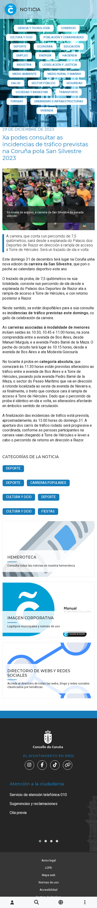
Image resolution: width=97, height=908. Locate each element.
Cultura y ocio (21, 37)
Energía (45, 55)
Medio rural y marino (64, 74)
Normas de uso (49, 882)
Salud (15, 83)
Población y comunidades (64, 37)
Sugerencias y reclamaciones (33, 804)
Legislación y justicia (60, 64)
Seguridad (74, 83)
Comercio (68, 28)
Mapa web (48, 875)
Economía (45, 46)
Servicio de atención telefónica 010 (38, 795)
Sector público (43, 83)
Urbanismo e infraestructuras (58, 101)
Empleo (22, 55)
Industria (24, 64)
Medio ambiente (24, 74)
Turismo (16, 101)
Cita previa (18, 813)
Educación (72, 46)
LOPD (48, 868)
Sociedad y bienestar (32, 92)
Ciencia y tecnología (34, 28)
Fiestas (48, 511)
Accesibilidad (48, 890)
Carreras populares (48, 482)
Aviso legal (48, 860)
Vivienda (46, 110)
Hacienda (69, 55)
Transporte (68, 92)
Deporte (20, 46)
